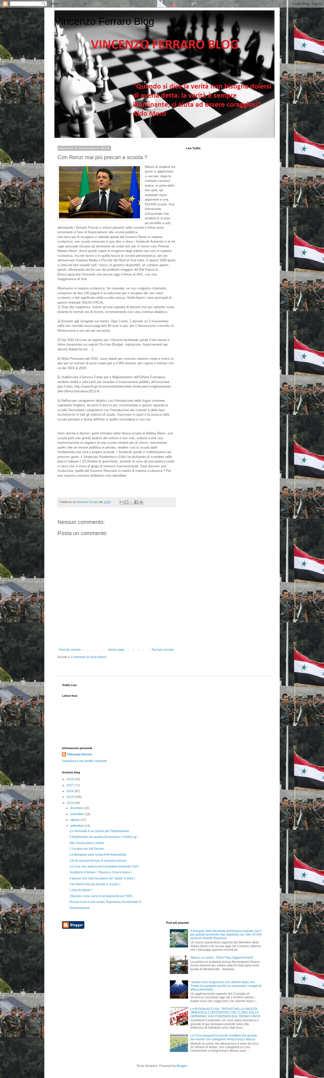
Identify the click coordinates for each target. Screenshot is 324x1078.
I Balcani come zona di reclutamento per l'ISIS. (101, 896)
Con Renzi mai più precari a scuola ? (95, 884)
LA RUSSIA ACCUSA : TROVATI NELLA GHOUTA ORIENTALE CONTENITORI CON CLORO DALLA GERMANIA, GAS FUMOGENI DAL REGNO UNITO (225, 1012)
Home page (116, 649)
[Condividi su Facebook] (136, 502)
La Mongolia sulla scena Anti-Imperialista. (98, 854)
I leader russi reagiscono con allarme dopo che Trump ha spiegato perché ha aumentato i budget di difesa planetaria (225, 985)
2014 (70, 803)
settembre (77, 826)
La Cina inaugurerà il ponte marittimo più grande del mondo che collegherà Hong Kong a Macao (223, 1037)
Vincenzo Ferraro (79, 754)
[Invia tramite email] (121, 502)
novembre (77, 814)
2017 (70, 785)
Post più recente (70, 649)
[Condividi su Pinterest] (141, 502)
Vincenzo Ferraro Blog (104, 21)
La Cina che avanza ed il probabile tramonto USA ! (104, 866)
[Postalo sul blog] (126, 502)
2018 (70, 779)
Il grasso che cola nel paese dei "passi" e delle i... (103, 878)
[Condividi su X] (131, 502)
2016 (70, 791)
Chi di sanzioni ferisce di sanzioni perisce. (98, 860)
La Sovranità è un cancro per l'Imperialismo (99, 831)
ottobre (75, 820)
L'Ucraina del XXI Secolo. (87, 849)
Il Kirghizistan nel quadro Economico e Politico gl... (104, 837)
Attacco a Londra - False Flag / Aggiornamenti (221, 957)
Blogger (181, 1066)
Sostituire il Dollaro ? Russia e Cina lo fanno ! (101, 872)
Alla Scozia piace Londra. (87, 843)
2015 (70, 797)
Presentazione (80, 908)
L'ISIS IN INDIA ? (81, 890)
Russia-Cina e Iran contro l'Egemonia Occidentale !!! (105, 902)
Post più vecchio (163, 649)
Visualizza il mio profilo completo (84, 761)
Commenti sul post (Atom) (88, 657)
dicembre (77, 808)
